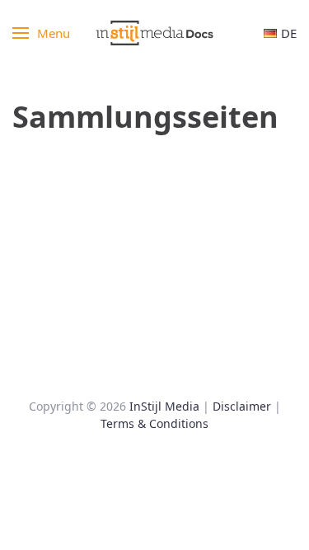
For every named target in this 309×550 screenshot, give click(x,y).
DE (289, 33)
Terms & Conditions (154, 423)
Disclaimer (242, 406)
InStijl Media (164, 406)
